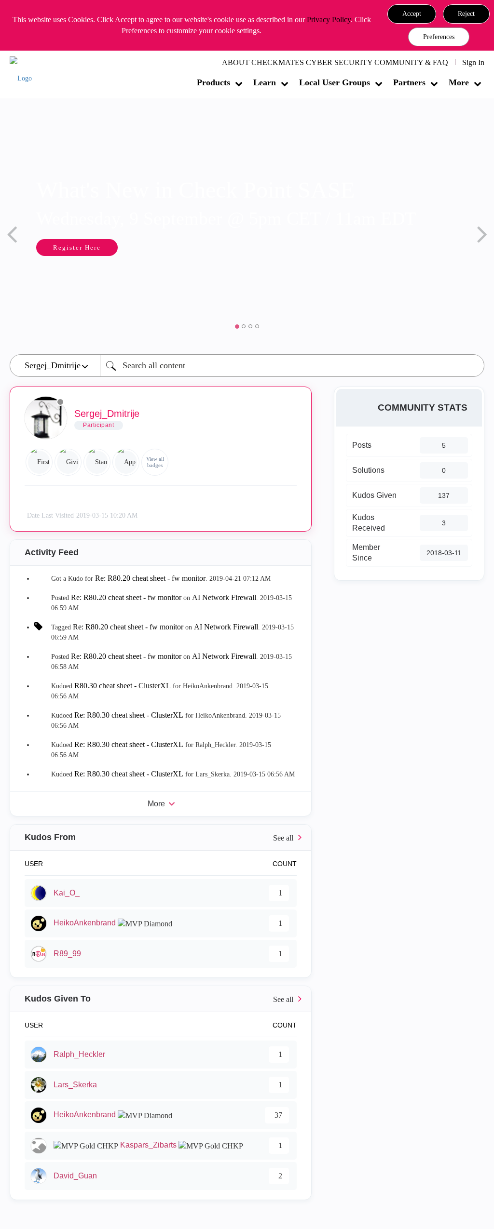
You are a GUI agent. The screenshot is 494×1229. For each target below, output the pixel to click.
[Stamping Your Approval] (97, 462)
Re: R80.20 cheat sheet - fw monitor (150, 578)
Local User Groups (334, 82)
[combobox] (292, 365)
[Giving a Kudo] (68, 462)
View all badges (155, 462)
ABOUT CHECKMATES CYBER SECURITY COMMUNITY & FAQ (335, 62)
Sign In (473, 62)
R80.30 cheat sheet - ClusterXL (122, 685)
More (459, 82)
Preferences (438, 36)
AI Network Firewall (224, 597)
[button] (411, 14)
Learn (264, 82)
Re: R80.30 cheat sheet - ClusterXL (128, 715)
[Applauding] (126, 462)
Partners (409, 82)
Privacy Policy (329, 19)
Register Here (65, 247)
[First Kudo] (39, 462)
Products (213, 82)
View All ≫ (160, 837)
